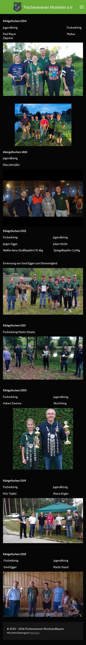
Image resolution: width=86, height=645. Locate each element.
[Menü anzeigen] (81, 7)
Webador (35, 633)
